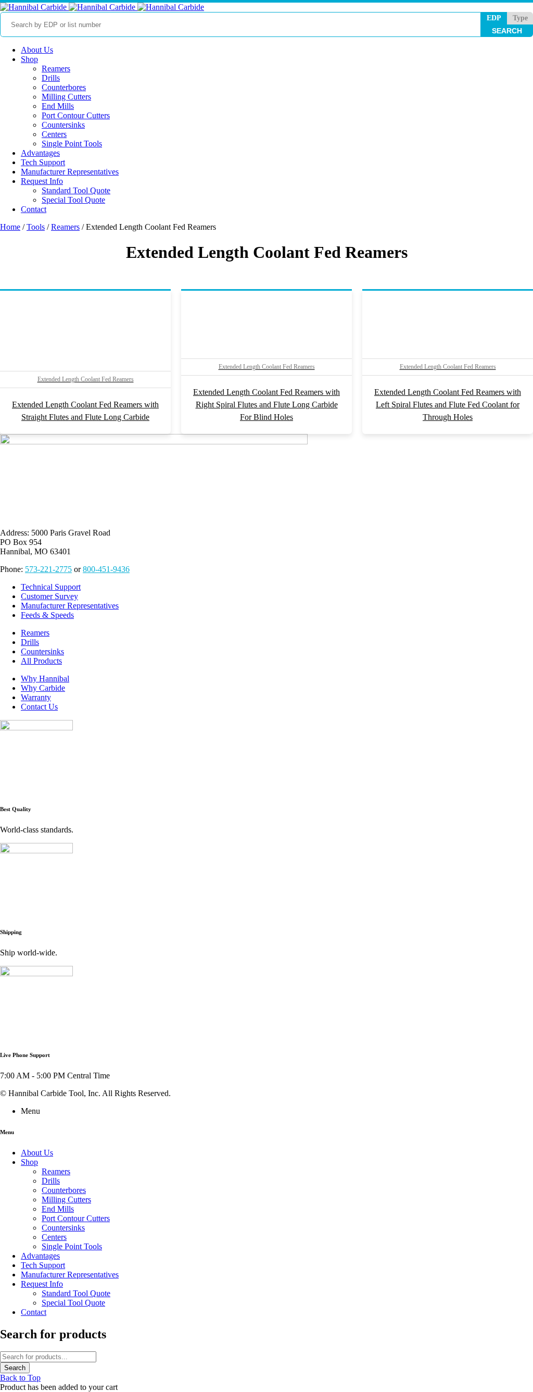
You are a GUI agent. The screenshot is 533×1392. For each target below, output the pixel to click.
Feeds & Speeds (47, 615)
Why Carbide (43, 687)
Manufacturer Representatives (70, 605)
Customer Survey (49, 596)
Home (10, 226)
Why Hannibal (45, 678)
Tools (36, 226)
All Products (41, 660)
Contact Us (39, 706)
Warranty (36, 697)
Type (520, 18)
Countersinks (42, 651)
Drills (30, 642)
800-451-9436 (106, 569)
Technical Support (51, 586)
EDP (494, 18)
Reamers (65, 226)
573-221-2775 (48, 569)
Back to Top (20, 1377)
